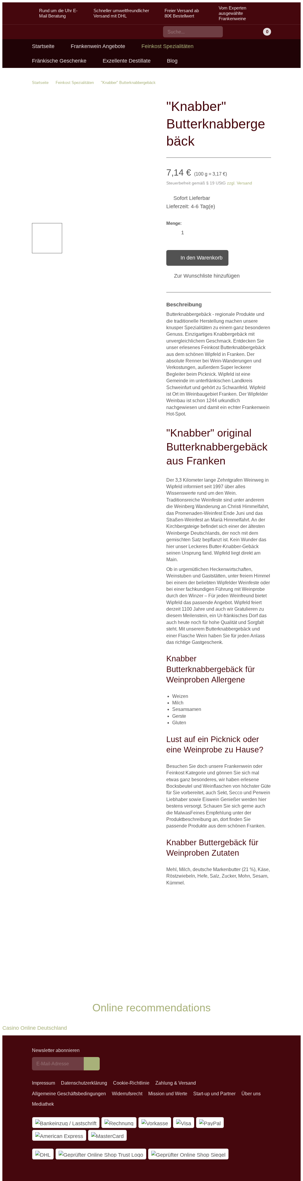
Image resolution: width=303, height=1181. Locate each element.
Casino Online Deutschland (34, 1028)
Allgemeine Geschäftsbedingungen (69, 1093)
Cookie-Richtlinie (131, 1082)
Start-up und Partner (214, 1093)
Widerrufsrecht (127, 1093)
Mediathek (43, 1104)
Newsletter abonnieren (56, 1050)
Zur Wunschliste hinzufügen (207, 276)
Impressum (43, 1082)
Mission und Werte (167, 1093)
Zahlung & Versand (175, 1082)
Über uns (251, 1093)
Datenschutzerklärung (84, 1082)
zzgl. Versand (239, 183)
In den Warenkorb (201, 258)
